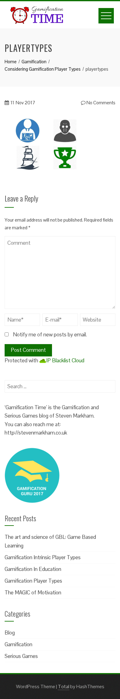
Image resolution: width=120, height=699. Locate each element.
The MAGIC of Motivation (33, 592)
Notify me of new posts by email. (50, 334)
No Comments (100, 103)
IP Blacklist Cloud (65, 360)
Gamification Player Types (33, 580)
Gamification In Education (33, 569)
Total (63, 686)
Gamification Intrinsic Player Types (43, 557)
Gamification (18, 644)
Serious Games (21, 656)
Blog (10, 632)
